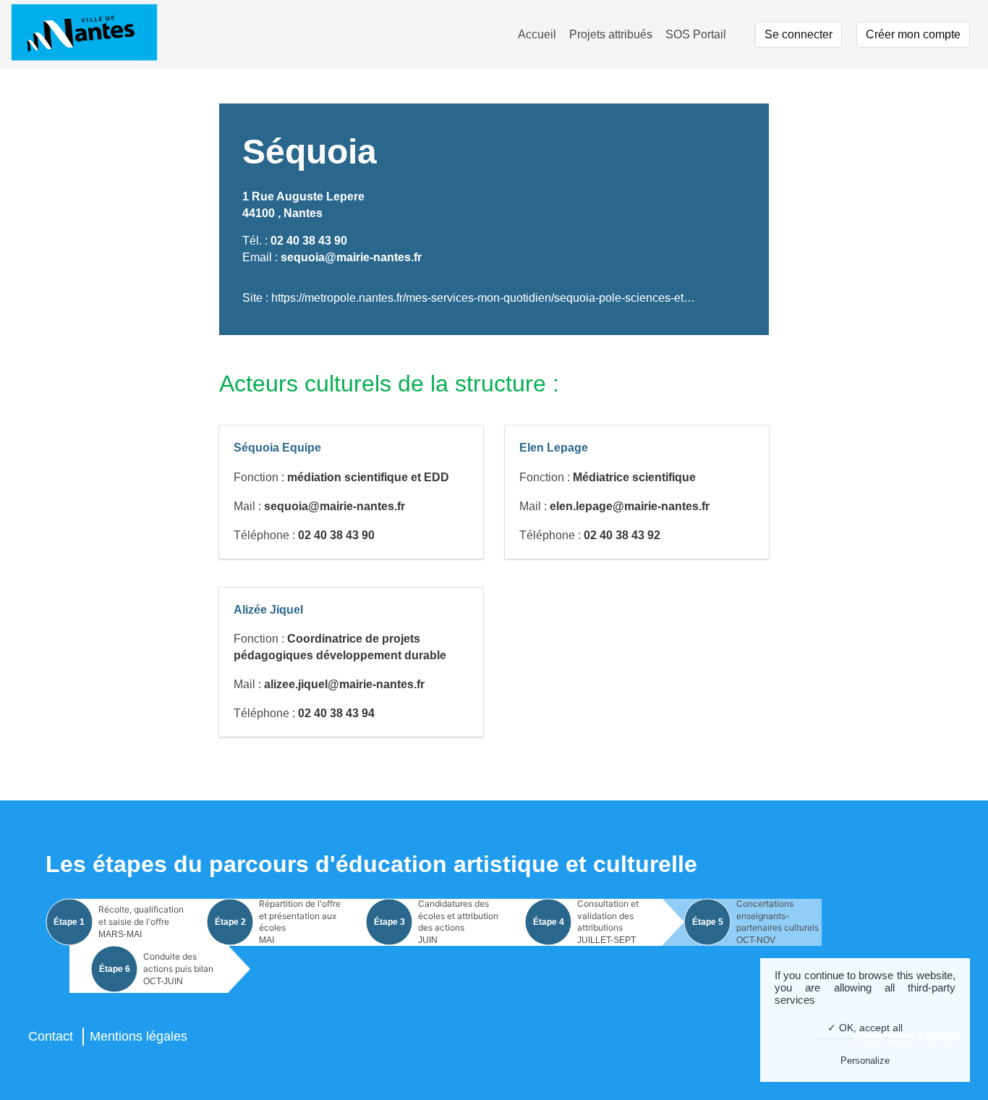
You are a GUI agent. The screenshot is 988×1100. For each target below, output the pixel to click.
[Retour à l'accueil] (84, 34)
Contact (50, 1036)
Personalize (865, 1060)
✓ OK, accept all (865, 1027)
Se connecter (798, 34)
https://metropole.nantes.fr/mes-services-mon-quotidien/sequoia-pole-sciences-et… (483, 298)
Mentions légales (138, 1036)
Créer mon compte (913, 34)
